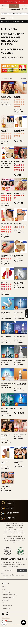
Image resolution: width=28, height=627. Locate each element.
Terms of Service (7, 605)
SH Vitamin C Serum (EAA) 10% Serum (19, 283)
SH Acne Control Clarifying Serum (5, 313)
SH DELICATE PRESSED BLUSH (7, 256)
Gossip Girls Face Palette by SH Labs (6, 97)
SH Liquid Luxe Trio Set (20, 434)
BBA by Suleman (21, 624)
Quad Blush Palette (6, 486)
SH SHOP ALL (10, 18)
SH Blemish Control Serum (6, 337)
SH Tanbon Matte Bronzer (18, 256)
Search (4, 586)
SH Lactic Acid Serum (19, 360)
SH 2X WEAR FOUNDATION (17, 97)
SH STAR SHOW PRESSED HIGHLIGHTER (20, 224)
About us (4, 589)
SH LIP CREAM (4, 282)
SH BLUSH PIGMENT (6, 193)
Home (3, 18)
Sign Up (22, 570)
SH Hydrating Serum (6, 360)
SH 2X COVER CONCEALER (4, 131)
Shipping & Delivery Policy (9, 594)
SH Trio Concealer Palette (18, 461)
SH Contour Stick (5, 461)
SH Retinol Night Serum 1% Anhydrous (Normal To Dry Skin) (20, 385)
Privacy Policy (6, 592)
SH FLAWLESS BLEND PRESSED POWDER (6, 162)
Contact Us (5, 600)
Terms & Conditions (8, 597)
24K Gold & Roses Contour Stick (5, 434)
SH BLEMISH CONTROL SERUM (20, 313)
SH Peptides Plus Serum (7, 383)
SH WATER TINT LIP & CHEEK (6, 224)
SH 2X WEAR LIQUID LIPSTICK (19, 162)
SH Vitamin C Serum (19, 408)
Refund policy (6, 608)
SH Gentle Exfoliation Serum (19, 337)
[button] (2, 9)
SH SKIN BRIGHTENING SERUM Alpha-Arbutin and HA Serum (7, 410)
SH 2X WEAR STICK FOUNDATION (19, 131)
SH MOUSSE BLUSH (19, 193)
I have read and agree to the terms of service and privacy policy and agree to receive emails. (14, 575)
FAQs (3, 603)
